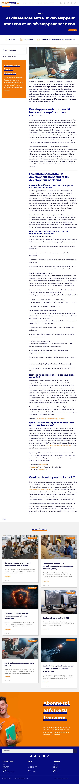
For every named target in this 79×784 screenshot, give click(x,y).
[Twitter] (64, 3)
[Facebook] (60, 3)
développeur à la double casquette (40, 489)
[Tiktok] (75, 3)
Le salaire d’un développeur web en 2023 (51, 418)
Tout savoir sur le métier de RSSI (56, 618)
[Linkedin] (71, 3)
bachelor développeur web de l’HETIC (60, 445)
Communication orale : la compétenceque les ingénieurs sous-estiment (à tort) (58, 566)
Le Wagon (42, 469)
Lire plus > (7, 576)
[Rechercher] (75, 751)
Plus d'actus (39, 529)
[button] (24, 50)
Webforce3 (43, 464)
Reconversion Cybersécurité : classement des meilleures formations (17, 616)
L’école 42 (33, 467)
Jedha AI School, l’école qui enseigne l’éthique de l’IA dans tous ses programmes (58, 668)
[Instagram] (68, 3)
